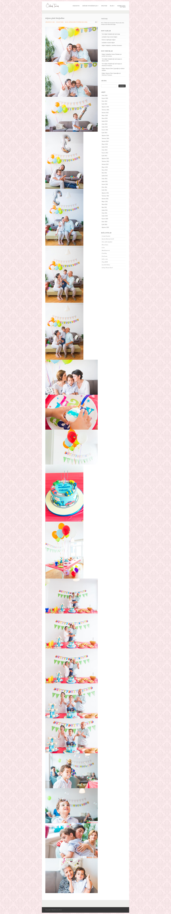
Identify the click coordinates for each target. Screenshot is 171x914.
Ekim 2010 (104, 221)
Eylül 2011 (104, 190)
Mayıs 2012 (105, 167)
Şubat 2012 (105, 175)
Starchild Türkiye (106, 265)
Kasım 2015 (105, 98)
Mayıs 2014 (105, 144)
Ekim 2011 (104, 187)
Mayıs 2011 (105, 201)
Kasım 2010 (105, 218)
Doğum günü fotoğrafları (76, 22)
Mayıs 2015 (105, 115)
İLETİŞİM (123, 7)
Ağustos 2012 (105, 158)
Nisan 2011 (104, 204)
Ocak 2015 (104, 124)
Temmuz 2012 (105, 161)
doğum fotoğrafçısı (90, 6)
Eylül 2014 (104, 132)
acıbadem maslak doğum (108, 42)
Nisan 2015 (104, 118)
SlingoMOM (105, 262)
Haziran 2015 (105, 112)
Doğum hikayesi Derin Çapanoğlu (110, 68)
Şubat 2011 (104, 210)
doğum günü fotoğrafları (54, 18)
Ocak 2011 (104, 213)
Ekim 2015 (104, 101)
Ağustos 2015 (105, 107)
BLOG (112, 6)
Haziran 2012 (105, 164)
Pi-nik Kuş (104, 253)
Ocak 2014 (104, 150)
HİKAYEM (104, 6)
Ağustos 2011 (105, 193)
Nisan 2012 (104, 170)
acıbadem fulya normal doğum (109, 37)
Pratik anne (104, 256)
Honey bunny (105, 244)
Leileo (103, 247)
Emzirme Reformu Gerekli (108, 239)
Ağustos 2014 (105, 135)
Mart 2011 (104, 207)
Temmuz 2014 (105, 138)
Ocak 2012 (104, 178)
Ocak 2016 (104, 95)
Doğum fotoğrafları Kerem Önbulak (111, 54)
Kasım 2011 (105, 184)
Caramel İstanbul (106, 236)
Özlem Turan (60, 22)
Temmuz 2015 (105, 109)
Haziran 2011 (105, 198)
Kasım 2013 (105, 152)
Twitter (104, 19)
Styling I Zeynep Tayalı (107, 267)
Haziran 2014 (105, 141)
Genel (86, 22)
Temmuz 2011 (105, 195)
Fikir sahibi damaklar (107, 242)
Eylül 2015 (104, 104)
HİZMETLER (121, 6)
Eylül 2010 (104, 224)
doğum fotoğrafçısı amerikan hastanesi (112, 45)
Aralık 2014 (105, 127)
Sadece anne (105, 259)
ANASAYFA (76, 6)
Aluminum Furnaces (107, 65)
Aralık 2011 (104, 181)
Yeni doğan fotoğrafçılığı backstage (111, 34)
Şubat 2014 (105, 147)
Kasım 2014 (105, 129)
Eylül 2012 (104, 155)
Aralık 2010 (105, 216)
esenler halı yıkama (107, 56)
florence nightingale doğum (109, 39)
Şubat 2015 (105, 121)
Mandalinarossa (106, 250)
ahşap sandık (105, 60)
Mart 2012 (104, 173)
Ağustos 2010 (105, 227)
